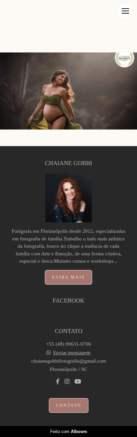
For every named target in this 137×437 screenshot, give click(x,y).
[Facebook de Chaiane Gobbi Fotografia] (58, 382)
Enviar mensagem (71, 352)
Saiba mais (68, 277)
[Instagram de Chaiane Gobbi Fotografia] (67, 382)
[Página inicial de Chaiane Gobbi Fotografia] (17, 18)
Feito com (68, 431)
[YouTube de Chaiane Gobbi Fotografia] (77, 382)
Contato (68, 405)
